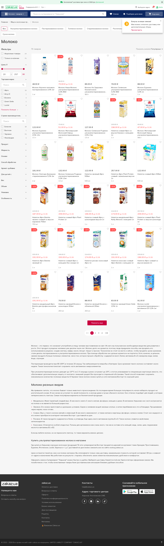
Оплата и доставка (50, 487)
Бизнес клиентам (48, 506)
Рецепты (45, 514)
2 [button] (95, 333)
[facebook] (84, 501)
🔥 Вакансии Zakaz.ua (51, 525)
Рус (42, 7)
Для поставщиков (49, 510)
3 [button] (98, 333)
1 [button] (91, 333)
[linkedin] (97, 501)
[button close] (162, 2)
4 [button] (102, 333)
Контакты (46, 518)
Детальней (100, 2)
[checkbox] (2, 53)
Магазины (46, 521)
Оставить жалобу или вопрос (13, 499)
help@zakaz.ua (88, 487)
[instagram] (91, 501)
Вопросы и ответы (8, 495)
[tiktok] (104, 501)
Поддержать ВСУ (32, 7)
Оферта (45, 495)
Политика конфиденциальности (55, 498)
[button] (142, 7)
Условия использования (51, 502)
